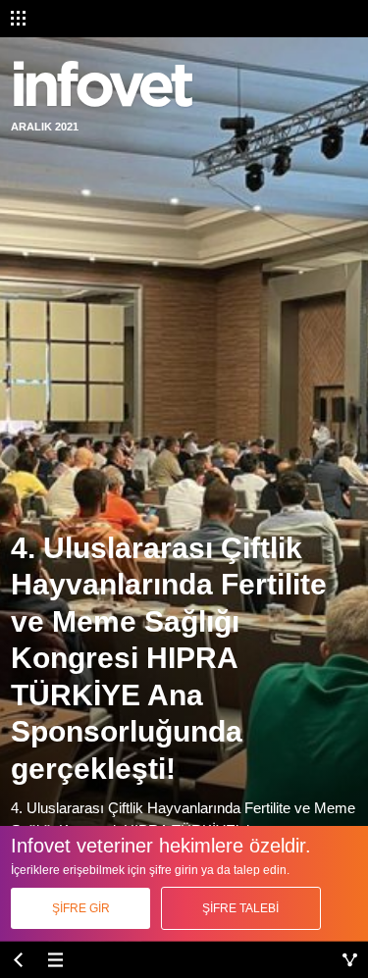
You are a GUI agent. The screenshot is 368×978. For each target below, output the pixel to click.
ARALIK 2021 (45, 126)
